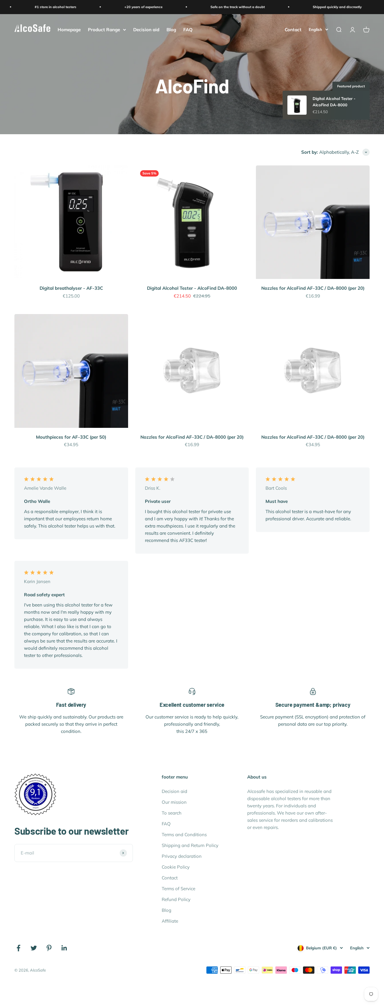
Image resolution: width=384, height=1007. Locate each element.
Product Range (104, 29)
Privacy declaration (182, 856)
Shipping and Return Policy (190, 845)
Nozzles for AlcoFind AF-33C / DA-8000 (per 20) (312, 288)
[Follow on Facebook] (18, 948)
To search (172, 813)
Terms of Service (178, 888)
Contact (293, 29)
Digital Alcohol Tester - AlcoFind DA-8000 (192, 288)
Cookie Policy (176, 867)
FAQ (188, 29)
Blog (171, 29)
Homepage (69, 29)
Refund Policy (176, 899)
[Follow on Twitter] (34, 948)
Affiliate (170, 921)
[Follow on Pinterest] (49, 948)
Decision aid (146, 29)
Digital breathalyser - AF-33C (71, 288)
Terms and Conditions (184, 834)
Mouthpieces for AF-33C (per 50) (71, 437)
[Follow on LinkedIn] (64, 948)
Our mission (174, 802)
